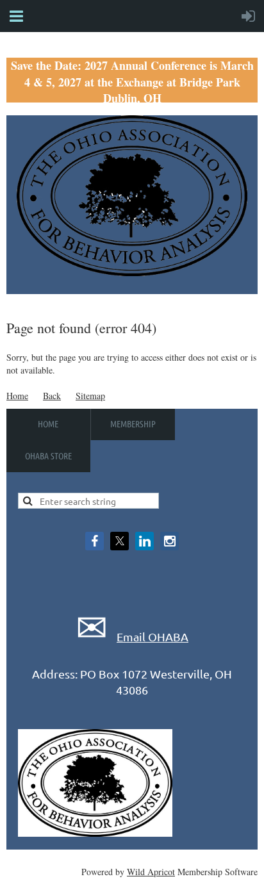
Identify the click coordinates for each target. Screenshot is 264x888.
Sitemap (90, 396)
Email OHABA (152, 636)
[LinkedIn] (144, 541)
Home (17, 396)
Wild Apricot (151, 872)
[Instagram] (169, 541)
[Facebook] (94, 541)
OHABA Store (48, 455)
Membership (133, 423)
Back (52, 396)
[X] (119, 541)
